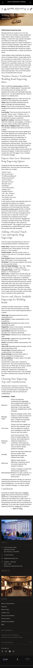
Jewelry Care (5, 612)
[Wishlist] (25, 9)
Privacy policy (5, 618)
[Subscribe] (30, 642)
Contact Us (5, 570)
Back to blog (17, 509)
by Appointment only (16, 566)
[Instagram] (6, 651)
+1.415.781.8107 (8, 555)
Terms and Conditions (7, 615)
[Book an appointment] (5, 9)
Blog (2, 624)
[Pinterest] (10, 651)
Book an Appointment (7, 603)
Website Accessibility (7, 621)
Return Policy (5, 609)
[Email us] (13, 651)
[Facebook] (2, 651)
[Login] (28, 9)
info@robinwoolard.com (11, 558)
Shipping (4, 606)
